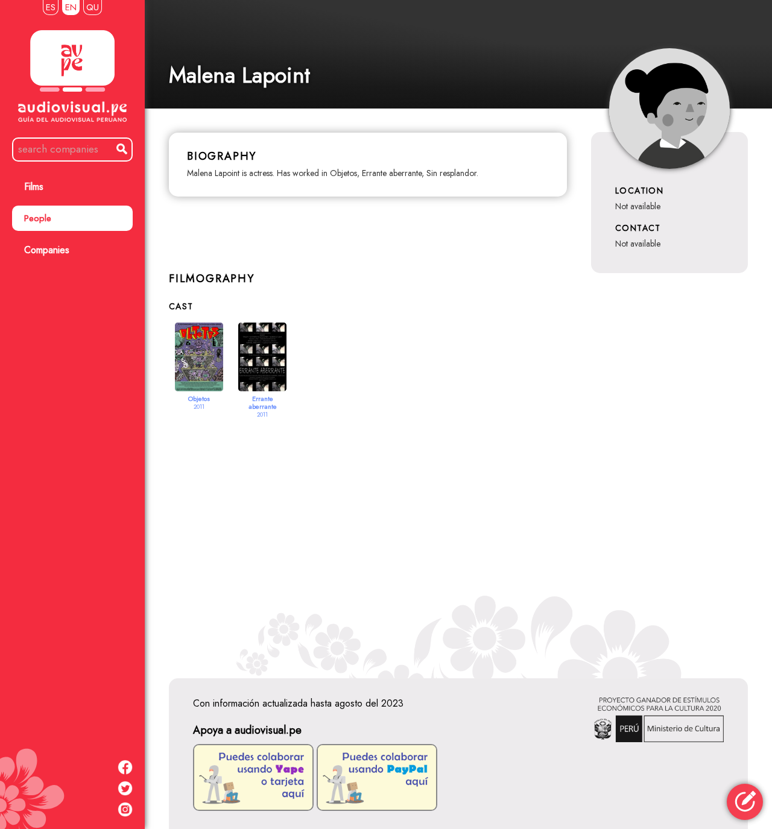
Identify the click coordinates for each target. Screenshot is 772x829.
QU (92, 7)
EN (71, 7)
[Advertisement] (458, 533)
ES (50, 7)
